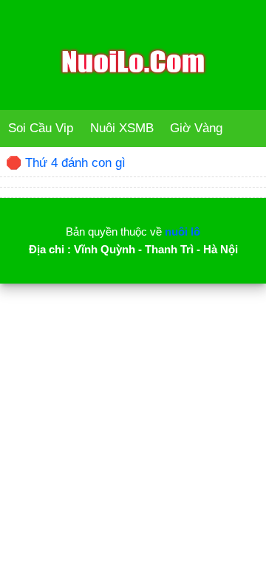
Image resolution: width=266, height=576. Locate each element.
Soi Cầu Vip (40, 128)
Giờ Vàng (196, 128)
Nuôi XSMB (122, 128)
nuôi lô (182, 231)
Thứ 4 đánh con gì (75, 163)
